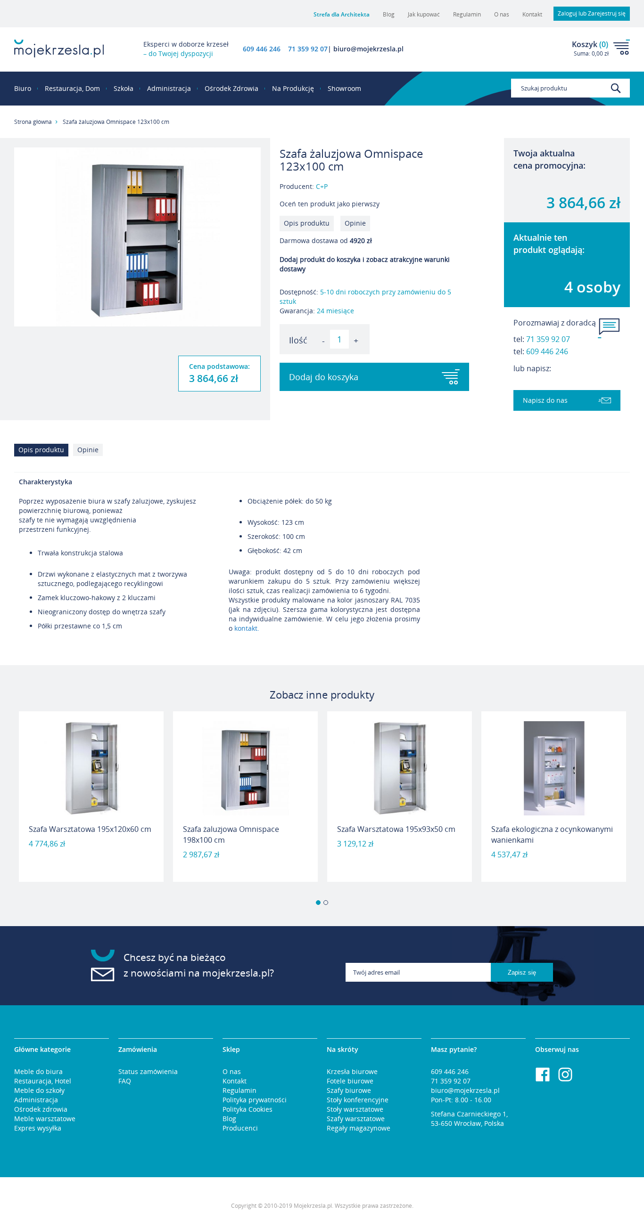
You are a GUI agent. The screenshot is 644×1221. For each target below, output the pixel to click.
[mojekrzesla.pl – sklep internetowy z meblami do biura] (59, 48)
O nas (501, 14)
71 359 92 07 (548, 339)
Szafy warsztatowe (356, 1118)
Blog (389, 14)
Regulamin (467, 14)
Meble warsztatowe (44, 1118)
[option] (91, 796)
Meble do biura (38, 1071)
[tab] (43, 452)
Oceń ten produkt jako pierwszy (330, 203)
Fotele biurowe (350, 1080)
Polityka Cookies (247, 1109)
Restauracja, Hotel (42, 1080)
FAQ (124, 1080)
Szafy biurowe (349, 1090)
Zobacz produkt (91, 857)
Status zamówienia (148, 1071)
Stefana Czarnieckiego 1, (469, 1113)
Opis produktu (307, 223)
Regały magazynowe (358, 1127)
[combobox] (570, 88)
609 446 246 (262, 48)
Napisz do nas (545, 400)
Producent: (304, 186)
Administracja (36, 1099)
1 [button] (318, 902)
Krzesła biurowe (352, 1071)
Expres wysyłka (37, 1127)
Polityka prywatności (255, 1099)
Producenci (240, 1127)
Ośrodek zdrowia (40, 1109)
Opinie (355, 223)
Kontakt (532, 14)
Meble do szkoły (39, 1090)
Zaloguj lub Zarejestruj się (592, 13)
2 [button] (325, 902)
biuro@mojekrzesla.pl (465, 1090)
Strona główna (33, 122)
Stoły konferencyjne (357, 1099)
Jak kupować (424, 14)
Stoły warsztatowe (355, 1109)
